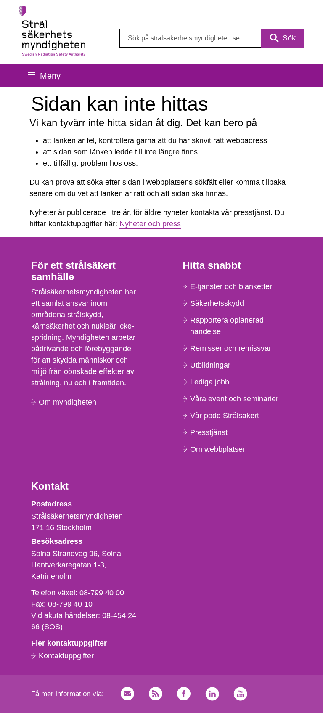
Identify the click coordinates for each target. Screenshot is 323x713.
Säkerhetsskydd (217, 303)
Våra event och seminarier (234, 399)
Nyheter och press (150, 224)
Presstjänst (209, 432)
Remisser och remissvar (230, 348)
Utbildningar (210, 365)
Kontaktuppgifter (66, 656)
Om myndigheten (67, 402)
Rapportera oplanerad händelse (227, 326)
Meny (50, 75)
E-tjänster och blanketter (231, 286)
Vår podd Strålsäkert (224, 415)
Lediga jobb (209, 382)
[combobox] (211, 38)
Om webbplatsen (218, 449)
